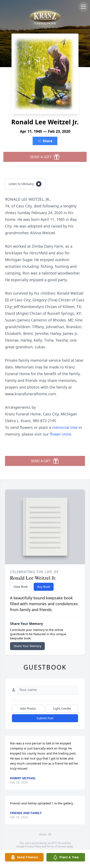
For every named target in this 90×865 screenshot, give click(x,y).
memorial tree (64, 427)
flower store (60, 434)
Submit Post (45, 718)
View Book (21, 587)
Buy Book (43, 587)
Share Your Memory (27, 646)
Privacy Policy (33, 846)
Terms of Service (56, 846)
